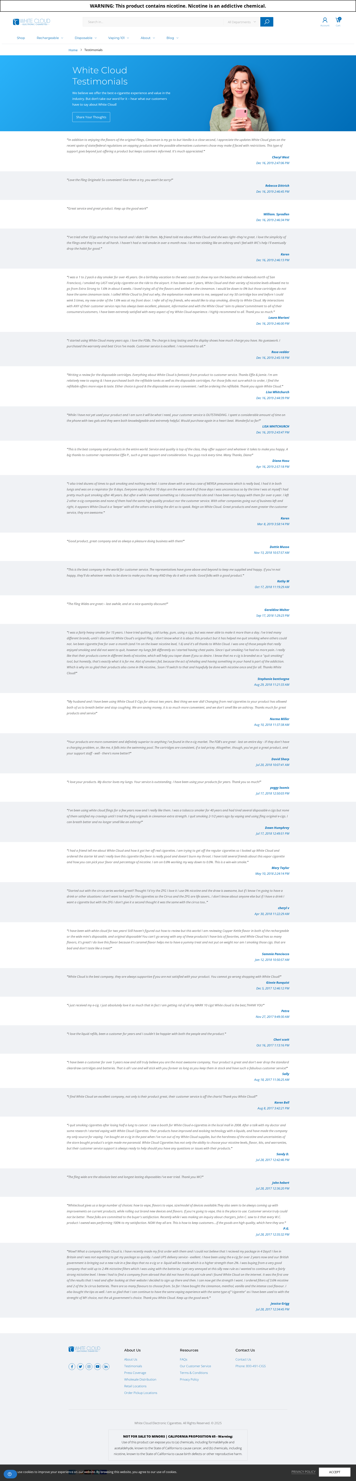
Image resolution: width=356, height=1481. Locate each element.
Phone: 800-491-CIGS (250, 1366)
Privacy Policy (189, 1379)
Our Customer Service (195, 1366)
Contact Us (243, 1359)
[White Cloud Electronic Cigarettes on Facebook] (72, 1366)
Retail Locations (135, 1386)
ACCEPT (334, 1472)
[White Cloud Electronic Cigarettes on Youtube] (97, 1366)
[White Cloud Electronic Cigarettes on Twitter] (80, 1366)
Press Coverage (135, 1373)
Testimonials (133, 1366)
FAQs (183, 1359)
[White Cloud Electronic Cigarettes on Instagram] (89, 1366)
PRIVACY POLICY (303, 1471)
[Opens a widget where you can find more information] (10, 1474)
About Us (130, 1359)
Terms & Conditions (194, 1373)
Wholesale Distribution (140, 1379)
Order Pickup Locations (140, 1393)
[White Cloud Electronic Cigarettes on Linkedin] (106, 1366)
